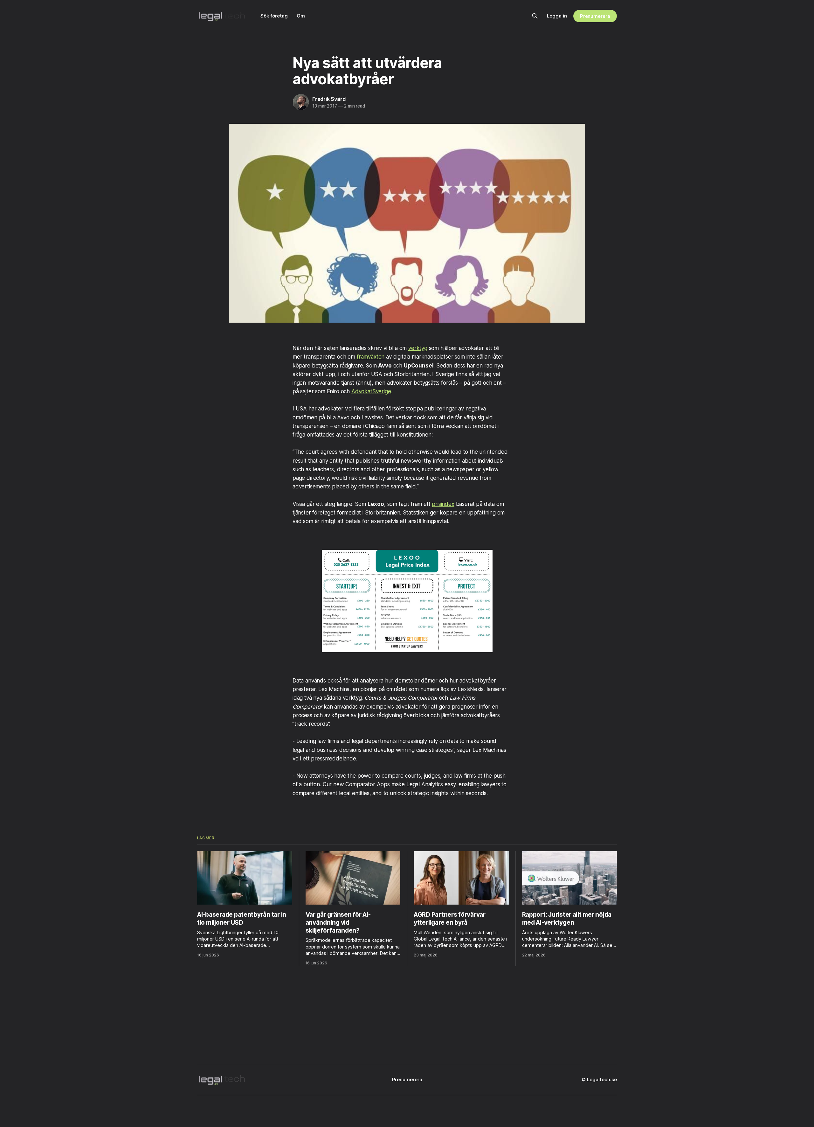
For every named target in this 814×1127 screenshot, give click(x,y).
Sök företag (274, 16)
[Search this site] (535, 16)
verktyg (417, 348)
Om (301, 16)
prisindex (443, 504)
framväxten (370, 357)
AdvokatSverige (371, 391)
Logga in (557, 16)
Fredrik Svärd (328, 99)
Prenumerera (595, 16)
